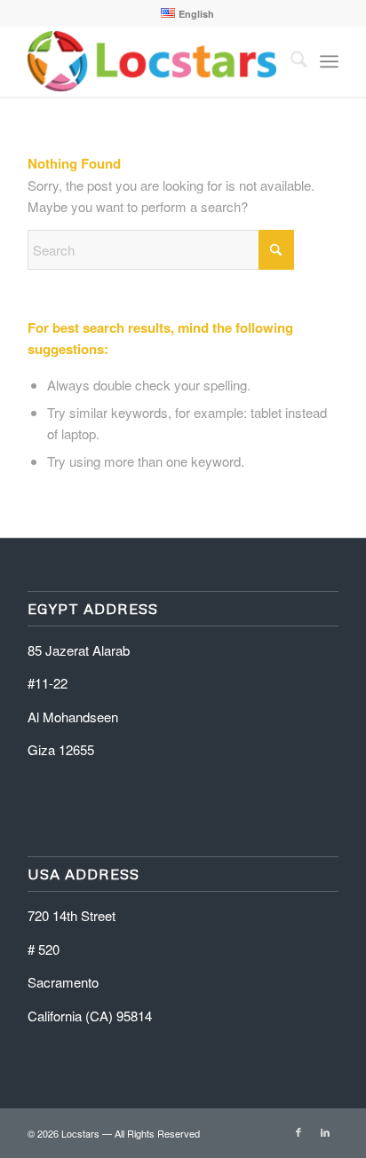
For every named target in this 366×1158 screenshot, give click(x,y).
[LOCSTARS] (152, 61)
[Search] (290, 61)
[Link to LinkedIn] (325, 1131)
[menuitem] (187, 13)
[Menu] (329, 61)
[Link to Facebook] (298, 1131)
